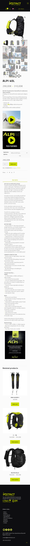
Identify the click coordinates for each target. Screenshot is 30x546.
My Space (5, 521)
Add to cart (13, 164)
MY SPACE (21, 9)
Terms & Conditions (7, 518)
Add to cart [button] (15, 404)
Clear (20, 155)
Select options (15, 442)
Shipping (5, 520)
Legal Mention (6, 516)
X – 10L (15, 435)
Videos (5, 512)
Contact (5, 523)
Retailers (5, 513)
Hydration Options (6, 153)
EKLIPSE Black (15, 473)
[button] (24, 17)
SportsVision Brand (19, 533)
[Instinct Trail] (15, 3)
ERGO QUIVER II (15, 397)
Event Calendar (6, 515)
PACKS (18, 168)
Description (15, 180)
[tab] (15, 180)
